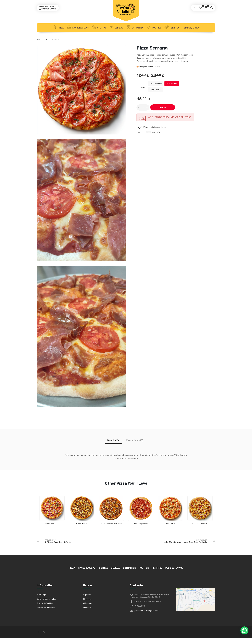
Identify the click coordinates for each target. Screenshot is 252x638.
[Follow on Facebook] (39, 632)
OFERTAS (101, 28)
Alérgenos (87, 603)
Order (162, 107)
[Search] (211, 7)
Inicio (39, 40)
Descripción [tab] (113, 440)
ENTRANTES (137, 28)
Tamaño (141, 87)
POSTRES (156, 28)
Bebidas (118, 28)
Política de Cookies (45, 603)
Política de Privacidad (46, 608)
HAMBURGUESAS (80, 28)
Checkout (87, 599)
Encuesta (87, 608)
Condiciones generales (46, 599)
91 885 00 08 (49, 8)
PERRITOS (174, 28)
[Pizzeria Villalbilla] (126, 9)
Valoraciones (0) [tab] (134, 440)
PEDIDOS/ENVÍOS (191, 28)
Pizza (60, 28)
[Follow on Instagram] (44, 632)
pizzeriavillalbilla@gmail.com (147, 611)
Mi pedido (87, 595)
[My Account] (195, 7)
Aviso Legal (41, 595)
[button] (244, 630)
